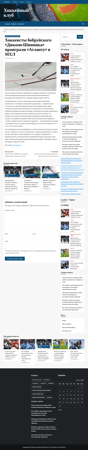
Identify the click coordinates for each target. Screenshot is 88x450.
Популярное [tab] (78, 44)
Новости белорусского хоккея (12, 36)
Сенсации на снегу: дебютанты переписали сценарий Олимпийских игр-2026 (72, 184)
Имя (7, 234)
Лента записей (66, 324)
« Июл (60, 410)
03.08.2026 (25, 362)
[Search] (83, 23)
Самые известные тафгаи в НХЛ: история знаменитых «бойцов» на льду (76, 58)
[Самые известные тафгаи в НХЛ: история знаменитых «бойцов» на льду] (65, 57)
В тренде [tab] (65, 49)
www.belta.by (16, 145)
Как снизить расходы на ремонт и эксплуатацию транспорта (76, 110)
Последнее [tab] (66, 44)
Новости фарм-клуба (38, 397)
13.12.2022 (9, 58)
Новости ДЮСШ (36, 387)
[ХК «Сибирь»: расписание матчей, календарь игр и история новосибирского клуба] (65, 70)
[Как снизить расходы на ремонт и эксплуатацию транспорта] (65, 108)
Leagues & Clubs (36, 379)
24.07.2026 (8, 191)
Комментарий (10, 210)
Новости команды (37, 394)
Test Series (46, 379)
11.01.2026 (46, 189)
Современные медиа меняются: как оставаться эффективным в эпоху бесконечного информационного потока (72, 168)
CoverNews (53, 447)
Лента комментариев (68, 327)
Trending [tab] (65, 205)
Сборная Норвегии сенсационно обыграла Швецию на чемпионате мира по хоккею (71, 160)
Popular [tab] (72, 200)
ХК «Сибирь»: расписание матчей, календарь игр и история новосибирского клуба (72, 131)
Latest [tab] (64, 200)
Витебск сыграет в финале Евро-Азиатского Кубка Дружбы (49, 183)
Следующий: (46, 154)
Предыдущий (16, 154)
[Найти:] (69, 37)
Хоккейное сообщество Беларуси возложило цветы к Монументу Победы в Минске (31, 184)
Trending (43, 383)
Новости (22, 2)
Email (34, 234)
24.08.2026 (8, 359)
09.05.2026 (27, 191)
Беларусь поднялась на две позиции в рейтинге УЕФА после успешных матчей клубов (76, 98)
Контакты (28, 2)
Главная (15, 2)
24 (60, 402)
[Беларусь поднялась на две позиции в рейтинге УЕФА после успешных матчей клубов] (65, 97)
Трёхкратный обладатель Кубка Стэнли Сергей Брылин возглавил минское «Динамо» (11, 184)
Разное (71, 53)
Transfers (35, 383)
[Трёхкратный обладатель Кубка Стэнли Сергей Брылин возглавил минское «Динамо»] (65, 84)
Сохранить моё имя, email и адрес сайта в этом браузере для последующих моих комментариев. (30, 252)
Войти (64, 320)
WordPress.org (66, 331)
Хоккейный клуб (16, 12)
